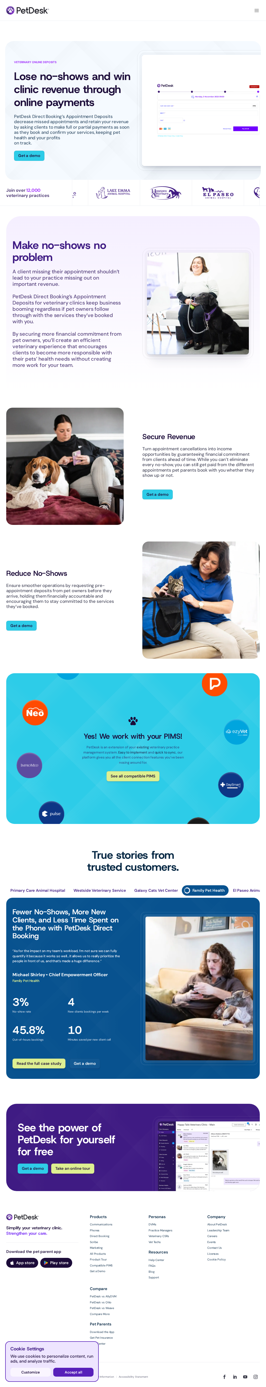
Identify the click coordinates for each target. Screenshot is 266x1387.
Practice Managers (160, 1226)
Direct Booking (99, 1232)
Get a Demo (97, 1267)
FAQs (152, 1261)
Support (154, 1273)
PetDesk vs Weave (102, 1304)
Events (211, 1237)
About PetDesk (217, 1220)
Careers (212, 1232)
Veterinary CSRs (159, 1232)
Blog (152, 1267)
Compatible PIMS (101, 1261)
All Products (98, 1249)
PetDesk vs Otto (100, 1298)
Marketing (96, 1243)
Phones (94, 1226)
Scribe (94, 1237)
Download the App (102, 1327)
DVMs (152, 1220)
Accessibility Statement (133, 1372)
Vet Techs (155, 1237)
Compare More (100, 1309)
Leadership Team (218, 1226)
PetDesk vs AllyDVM (103, 1292)
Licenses (213, 1249)
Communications (101, 1220)
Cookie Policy (216, 1255)
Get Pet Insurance (101, 1333)
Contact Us (214, 1243)
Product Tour (98, 1255)
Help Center (156, 1255)
